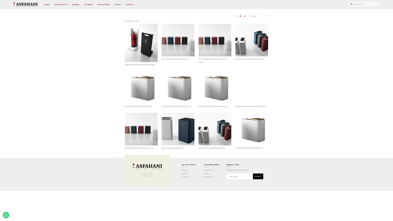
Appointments (208, 177)
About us (185, 170)
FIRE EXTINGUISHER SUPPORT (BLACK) (140, 65)
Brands (75, 5)
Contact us (185, 177)
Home (47, 5)
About (118, 5)
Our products (208, 170)
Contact (130, 5)
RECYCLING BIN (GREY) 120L (172, 148)
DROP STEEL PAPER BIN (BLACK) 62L (249, 59)
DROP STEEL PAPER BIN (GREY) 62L (212, 148)
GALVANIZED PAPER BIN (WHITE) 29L (213, 106)
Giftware (88, 5)
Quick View (142, 58)
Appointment (103, 5)
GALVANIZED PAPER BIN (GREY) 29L (249, 148)
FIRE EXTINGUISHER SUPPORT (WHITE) (250, 106)
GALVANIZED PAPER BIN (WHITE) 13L (176, 106)
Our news (185, 173)
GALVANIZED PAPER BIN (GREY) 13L (175, 59)
